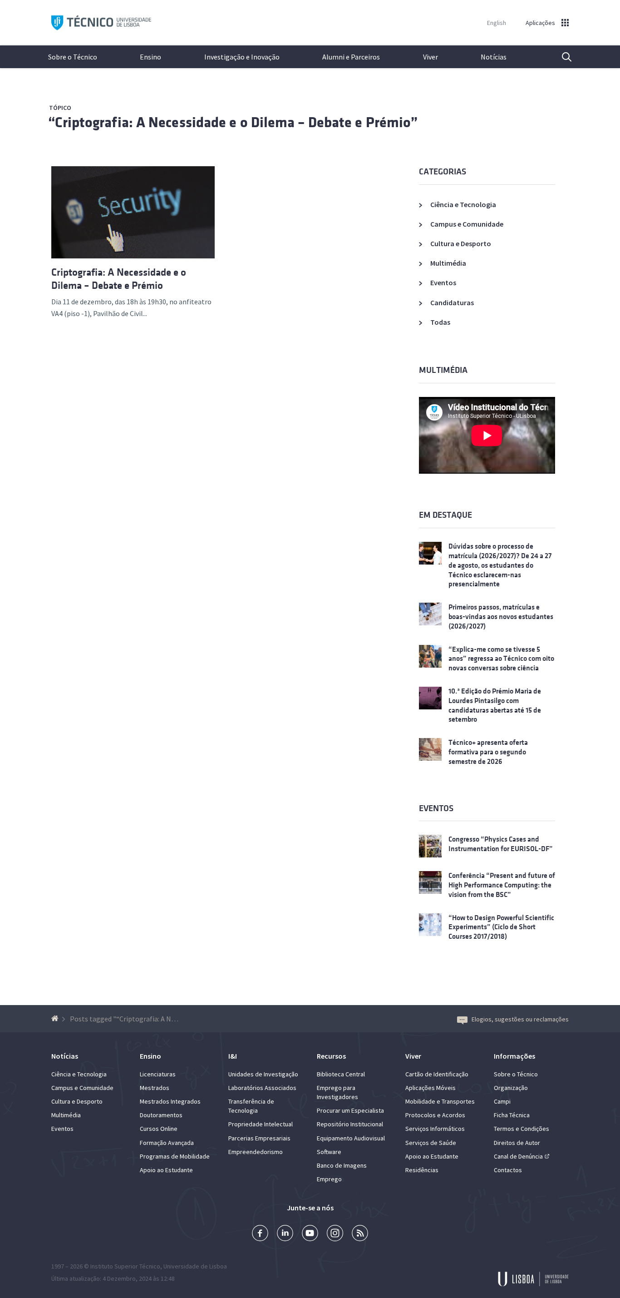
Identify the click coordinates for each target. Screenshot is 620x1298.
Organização (511, 1088)
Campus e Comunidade (466, 223)
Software (329, 1152)
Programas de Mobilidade (175, 1156)
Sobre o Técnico (72, 56)
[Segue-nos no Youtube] (310, 1234)
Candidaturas (452, 302)
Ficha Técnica (512, 1115)
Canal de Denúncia (518, 1156)
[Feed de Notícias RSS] (360, 1234)
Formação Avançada (167, 1143)
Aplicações (540, 23)
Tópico (60, 108)
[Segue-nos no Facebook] (260, 1234)
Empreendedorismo (255, 1152)
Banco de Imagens (342, 1165)
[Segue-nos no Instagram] (335, 1234)
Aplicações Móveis (430, 1088)
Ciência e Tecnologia (463, 204)
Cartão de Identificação (436, 1074)
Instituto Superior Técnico (125, 1266)
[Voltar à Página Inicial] (56, 1018)
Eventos (443, 282)
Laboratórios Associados (262, 1088)
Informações (514, 1055)
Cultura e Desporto (460, 243)
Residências (421, 1170)
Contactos (508, 1170)
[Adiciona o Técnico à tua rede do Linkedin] (285, 1234)
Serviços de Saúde (430, 1143)
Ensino (150, 56)
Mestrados (154, 1088)
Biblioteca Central (341, 1074)
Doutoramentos (161, 1115)
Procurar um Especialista (350, 1110)
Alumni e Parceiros (351, 56)
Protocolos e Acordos (435, 1115)
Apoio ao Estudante (166, 1170)
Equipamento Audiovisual (351, 1138)
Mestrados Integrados (170, 1101)
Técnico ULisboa (101, 22)
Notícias (494, 56)
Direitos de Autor (517, 1143)
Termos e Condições (521, 1129)
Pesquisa (561, 56)
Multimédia (448, 263)
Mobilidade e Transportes (440, 1101)
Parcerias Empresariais (259, 1138)
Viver (430, 56)
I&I (232, 1055)
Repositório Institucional (350, 1124)
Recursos (331, 1055)
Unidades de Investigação (263, 1074)
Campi (502, 1101)
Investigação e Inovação (242, 56)
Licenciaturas (158, 1074)
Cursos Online (158, 1129)
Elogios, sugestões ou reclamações (520, 1019)
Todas (440, 322)
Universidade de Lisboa (195, 1266)
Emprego (329, 1179)
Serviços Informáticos (435, 1129)
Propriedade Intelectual (260, 1124)
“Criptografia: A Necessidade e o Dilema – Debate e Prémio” (233, 122)
